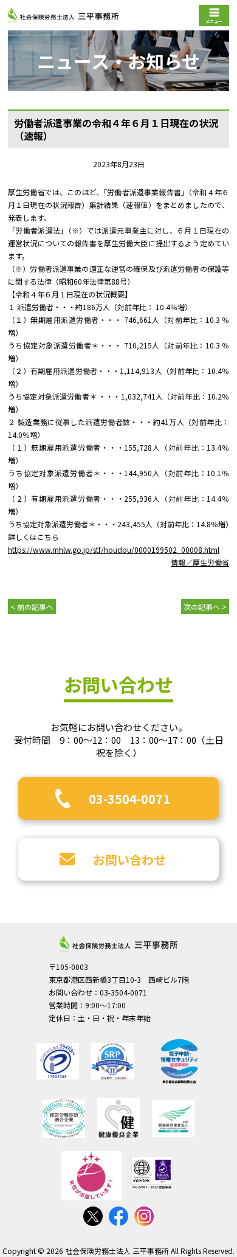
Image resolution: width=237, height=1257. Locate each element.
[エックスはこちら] (93, 1216)
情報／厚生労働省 (200, 562)
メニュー (213, 21)
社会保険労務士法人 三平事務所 (118, 943)
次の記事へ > (205, 606)
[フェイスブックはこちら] (118, 1216)
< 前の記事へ (31, 606)
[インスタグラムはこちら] (144, 1216)
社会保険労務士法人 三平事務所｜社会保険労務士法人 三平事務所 (63, 15)
